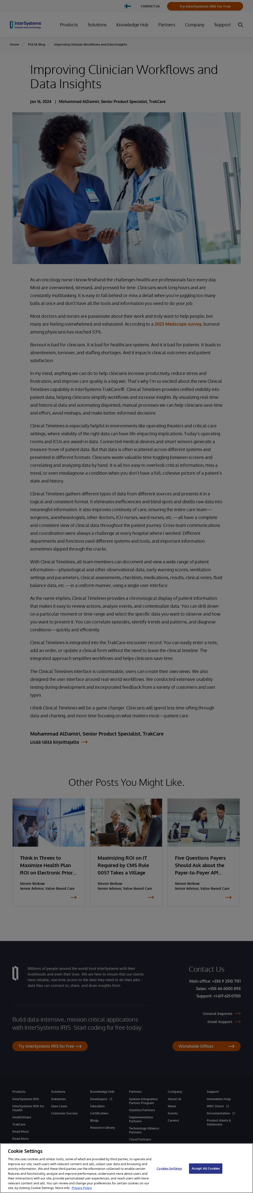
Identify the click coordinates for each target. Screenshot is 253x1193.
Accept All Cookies (206, 1168)
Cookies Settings (169, 1168)
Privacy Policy (82, 1188)
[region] (126, 1168)
